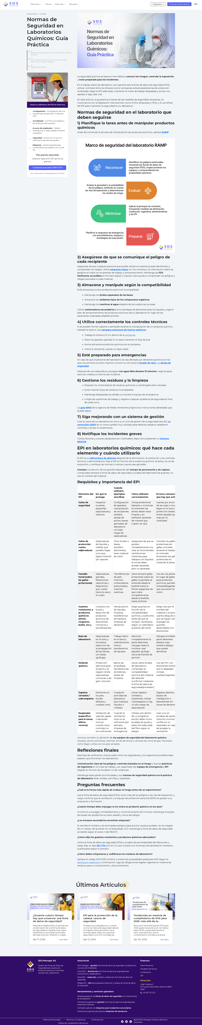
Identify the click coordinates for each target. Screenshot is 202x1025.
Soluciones (35, 4)
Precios (48, 4)
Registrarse (157, 4)
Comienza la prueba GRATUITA (47, 168)
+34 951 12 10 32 (148, 993)
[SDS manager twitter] (126, 1021)
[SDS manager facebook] (122, 1021)
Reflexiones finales (38, 67)
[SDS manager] (10, 4)
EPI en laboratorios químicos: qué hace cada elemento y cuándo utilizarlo (49, 61)
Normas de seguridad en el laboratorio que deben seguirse (51, 54)
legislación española (88, 862)
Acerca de (59, 4)
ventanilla (129, 335)
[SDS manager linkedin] (130, 1021)
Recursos (73, 4)
